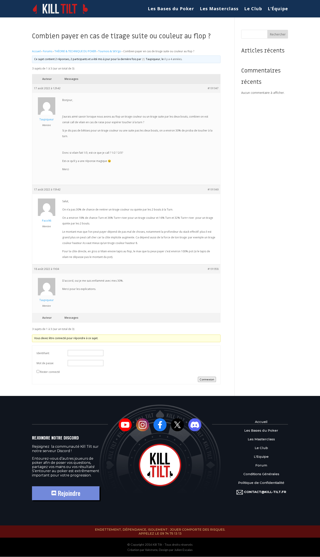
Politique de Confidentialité (261, 483)
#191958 (213, 269)
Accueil (36, 51)
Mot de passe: (45, 363)
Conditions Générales (261, 474)
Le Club (253, 9)
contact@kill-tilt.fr (265, 492)
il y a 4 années (173, 59)
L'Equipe (261, 456)
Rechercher (278, 34)
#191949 (213, 189)
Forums (47, 51)
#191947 (213, 88)
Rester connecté (50, 372)
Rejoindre (68, 493)
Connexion (207, 379)
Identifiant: (43, 353)
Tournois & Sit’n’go (109, 51)
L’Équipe (278, 9)
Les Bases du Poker (171, 9)
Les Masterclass (219, 9)
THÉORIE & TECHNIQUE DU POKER (75, 51)
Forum (261, 465)
